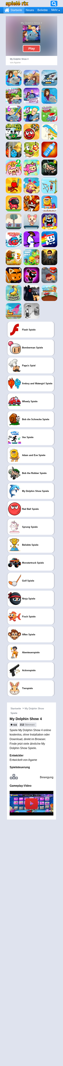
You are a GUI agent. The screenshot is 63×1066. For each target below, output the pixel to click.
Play (31, 48)
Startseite (16, 10)
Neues (30, 10)
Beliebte (42, 10)
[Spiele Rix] (17, 3)
